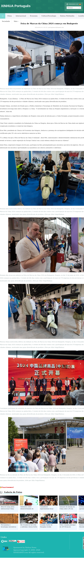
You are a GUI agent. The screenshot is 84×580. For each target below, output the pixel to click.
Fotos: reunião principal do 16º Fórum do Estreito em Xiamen (67, 527)
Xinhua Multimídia (67, 16)
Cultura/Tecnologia (49, 16)
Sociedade (6, 21)
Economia (33, 16)
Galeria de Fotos (13, 492)
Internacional (21, 16)
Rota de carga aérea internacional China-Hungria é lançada (7, 509)
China (9, 16)
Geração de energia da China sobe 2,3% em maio (67, 509)
